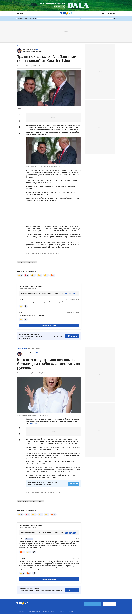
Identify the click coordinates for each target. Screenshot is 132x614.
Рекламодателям (109, 604)
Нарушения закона (34, 348)
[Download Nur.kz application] (66, 5)
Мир (18, 45)
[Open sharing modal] (19, 126)
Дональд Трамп (31, 262)
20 (54, 514)
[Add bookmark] (19, 133)
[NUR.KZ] (66, 13)
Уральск (41, 501)
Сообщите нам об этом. (53, 253)
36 (21, 514)
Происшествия (22, 348)
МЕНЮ (22, 13)
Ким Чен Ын (21, 262)
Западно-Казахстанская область (27, 501)
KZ (103, 13)
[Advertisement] (66, 32)
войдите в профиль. (71, 293)
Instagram (74, 336)
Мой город (34, 423)
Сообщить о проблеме (93, 604)
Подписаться (73, 483)
